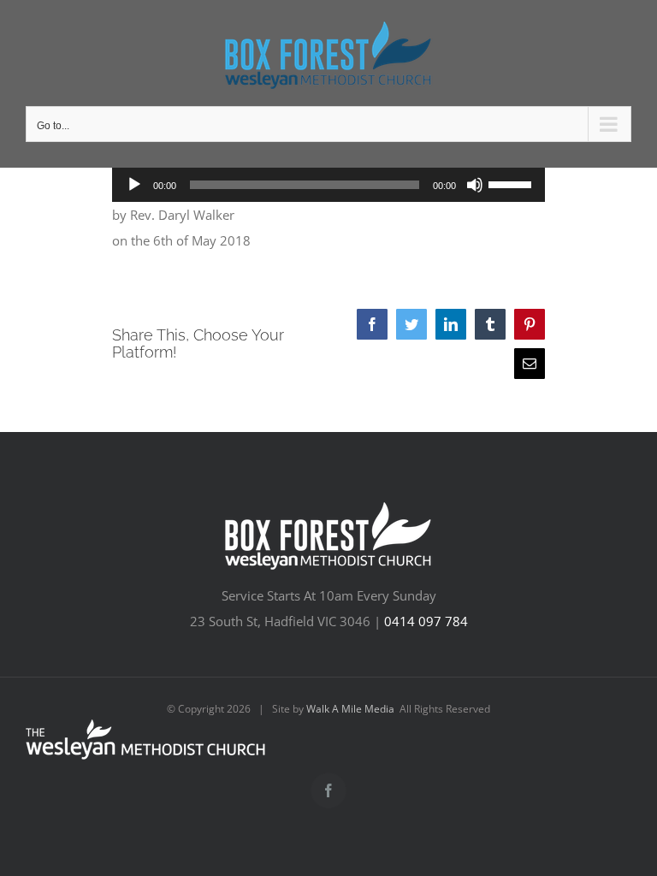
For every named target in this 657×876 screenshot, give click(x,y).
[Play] (134, 184)
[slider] (512, 183)
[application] (329, 185)
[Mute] (474, 184)
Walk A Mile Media (350, 708)
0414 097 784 (426, 621)
